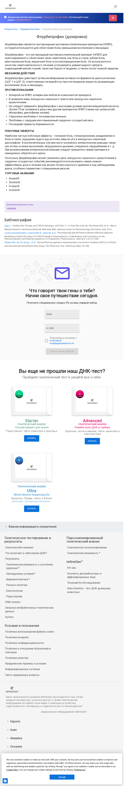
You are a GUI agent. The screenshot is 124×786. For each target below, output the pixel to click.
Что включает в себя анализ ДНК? (26, 556)
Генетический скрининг (19, 551)
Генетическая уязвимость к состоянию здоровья (29, 569)
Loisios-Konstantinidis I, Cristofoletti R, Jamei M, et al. (30, 233)
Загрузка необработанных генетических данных (29, 613)
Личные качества (16, 588)
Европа (15, 724)
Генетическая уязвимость (82, 556)
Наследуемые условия (20, 577)
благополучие (14, 594)
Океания (16, 750)
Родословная (14, 599)
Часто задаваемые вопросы (22, 678)
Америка (16, 741)
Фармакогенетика (30, 29)
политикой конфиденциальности (62, 342)
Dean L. (8, 226)
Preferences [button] (79, 770)
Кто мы (70, 571)
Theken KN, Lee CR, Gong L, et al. (20, 242)
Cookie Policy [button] (12, 770)
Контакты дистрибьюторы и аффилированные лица (83, 578)
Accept (62, 777)
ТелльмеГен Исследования (82, 586)
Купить (9, 620)
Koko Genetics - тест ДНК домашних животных (88, 593)
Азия (13, 733)
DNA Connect (12, 605)
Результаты (11, 29)
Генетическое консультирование (86, 551)
